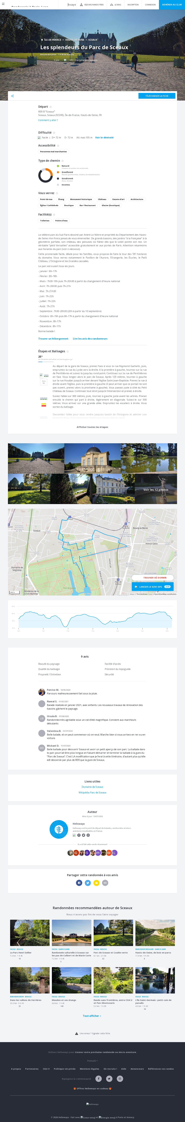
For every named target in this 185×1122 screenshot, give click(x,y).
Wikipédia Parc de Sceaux (93, 792)
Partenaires (31, 1069)
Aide (123, 1069)
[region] (92, 552)
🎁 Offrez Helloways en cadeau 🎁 (93, 1089)
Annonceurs (137, 1069)
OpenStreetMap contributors (165, 594)
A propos (16, 1069)
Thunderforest (141, 594)
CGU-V (46, 1069)
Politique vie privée (64, 1069)
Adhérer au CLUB (172, 4)
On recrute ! (110, 1069)
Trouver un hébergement (53, 338)
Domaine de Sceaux (92, 786)
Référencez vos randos (161, 1069)
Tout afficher (91, 1016)
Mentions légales (89, 1069)
